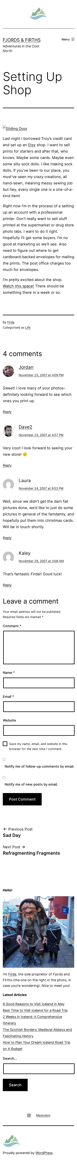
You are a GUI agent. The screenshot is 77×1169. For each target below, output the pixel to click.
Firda (10, 322)
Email (8, 697)
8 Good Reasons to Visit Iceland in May (33, 1004)
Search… (10, 1058)
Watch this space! (18, 286)
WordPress (44, 1153)
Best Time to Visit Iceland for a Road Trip (35, 1010)
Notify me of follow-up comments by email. (39, 766)
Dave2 (25, 427)
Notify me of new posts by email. (31, 784)
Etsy (32, 145)
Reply (7, 412)
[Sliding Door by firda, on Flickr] (15, 128)
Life (27, 327)
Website (9, 720)
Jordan (26, 367)
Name (9, 673)
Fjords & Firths (22, 40)
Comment (12, 626)
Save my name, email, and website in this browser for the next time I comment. (38, 746)
